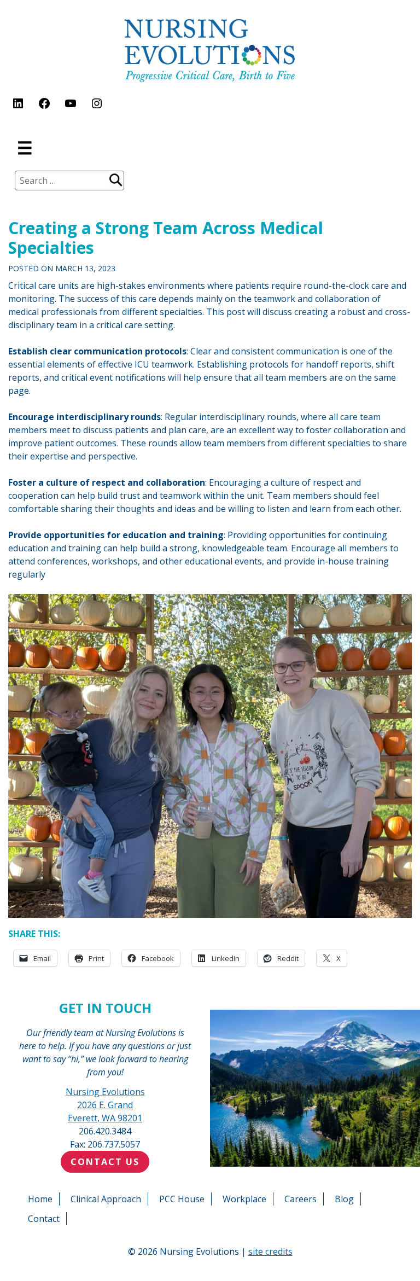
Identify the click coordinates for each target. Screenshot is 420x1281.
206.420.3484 (105, 1131)
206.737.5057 (114, 1144)
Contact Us (105, 1162)
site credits (270, 1251)
